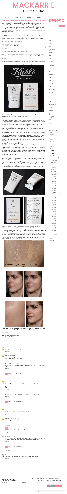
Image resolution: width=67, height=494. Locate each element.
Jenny (6, 436)
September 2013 (54, 162)
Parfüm (50, 119)
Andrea (6, 348)
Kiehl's (7, 340)
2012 (51, 236)
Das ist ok (59, 485)
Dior (49, 53)
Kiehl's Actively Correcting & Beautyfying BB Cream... (57, 194)
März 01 (53, 230)
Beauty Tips (51, 101)
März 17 (53, 202)
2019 (51, 144)
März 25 (53, 185)
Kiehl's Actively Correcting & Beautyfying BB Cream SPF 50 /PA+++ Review (23, 20)
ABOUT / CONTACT (5, 17)
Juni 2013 (53, 167)
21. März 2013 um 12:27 (13, 348)
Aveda (50, 40)
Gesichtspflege (51, 105)
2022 (51, 139)
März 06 (53, 221)
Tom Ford (50, 91)
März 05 (53, 223)
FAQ (12, 17)
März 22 (53, 190)
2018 (51, 146)
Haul (49, 113)
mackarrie (10, 373)
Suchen (62, 25)
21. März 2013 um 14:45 (14, 418)
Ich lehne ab (50, 485)
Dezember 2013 (54, 157)
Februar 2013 (53, 232)
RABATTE (16, 17)
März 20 (53, 197)
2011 (51, 238)
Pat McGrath (51, 79)
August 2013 (53, 164)
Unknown (7, 382)
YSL (49, 93)
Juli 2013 (53, 165)
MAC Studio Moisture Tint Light (16, 238)
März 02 (53, 228)
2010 (51, 240)
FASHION (22, 17)
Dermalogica (51, 52)
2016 (51, 150)
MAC (50, 71)
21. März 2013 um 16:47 (18, 373)
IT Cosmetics (51, 65)
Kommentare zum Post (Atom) (12, 485)
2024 (51, 136)
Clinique (50, 50)
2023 (51, 137)
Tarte (50, 88)
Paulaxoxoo (7, 454)
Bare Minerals (51, 41)
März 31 (53, 174)
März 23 (53, 188)
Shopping (50, 123)
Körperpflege (51, 114)
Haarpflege (51, 110)
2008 (51, 243)
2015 (51, 152)
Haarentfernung (51, 108)
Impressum (24, 492)
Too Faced (51, 92)
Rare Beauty (51, 83)
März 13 (53, 209)
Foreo (50, 59)
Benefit (50, 43)
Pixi (49, 82)
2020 (51, 143)
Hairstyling (51, 111)
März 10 (53, 214)
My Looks (50, 117)
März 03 (53, 227)
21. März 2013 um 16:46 (18, 428)
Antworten (7, 351)
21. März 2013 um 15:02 (12, 436)
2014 (51, 153)
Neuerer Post (4, 482)
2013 (51, 155)
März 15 (53, 206)
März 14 (53, 207)
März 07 (53, 220)
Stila (49, 85)
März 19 (53, 198)
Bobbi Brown (51, 44)
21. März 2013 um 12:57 (14, 382)
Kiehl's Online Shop (15, 335)
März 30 (53, 176)
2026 (51, 132)
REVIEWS (39, 17)
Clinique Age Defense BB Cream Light (21, 237)
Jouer (50, 68)
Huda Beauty (51, 64)
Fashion (50, 102)
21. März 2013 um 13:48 (12, 392)
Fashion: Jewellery (52, 104)
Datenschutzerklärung (35, 492)
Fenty (50, 58)
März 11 (53, 213)
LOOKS (34, 17)
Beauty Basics (51, 99)
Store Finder (14, 334)
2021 (51, 141)
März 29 (53, 178)
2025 (51, 134)
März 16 (53, 204)
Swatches (50, 126)
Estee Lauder (51, 56)
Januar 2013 (53, 234)
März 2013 (53, 173)
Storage (50, 125)
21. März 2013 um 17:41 (14, 454)
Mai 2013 (53, 169)
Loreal (50, 70)
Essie (50, 55)
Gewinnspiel (51, 107)
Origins (50, 77)
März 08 (53, 218)
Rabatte (50, 120)
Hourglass (50, 62)
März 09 (53, 216)
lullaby (6, 355)
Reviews (11, 340)
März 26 (53, 183)
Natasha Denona (52, 74)
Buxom (50, 46)
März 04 (53, 225)
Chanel (50, 47)
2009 (51, 242)
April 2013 (53, 171)
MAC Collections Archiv (53, 116)
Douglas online (10, 336)
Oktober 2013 (53, 160)
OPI (49, 76)
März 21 (53, 192)
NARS (50, 73)
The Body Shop (52, 89)
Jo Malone (51, 67)
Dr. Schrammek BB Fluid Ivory (8, 237)
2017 (51, 148)
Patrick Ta (50, 80)
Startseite (24, 482)
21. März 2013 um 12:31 (12, 355)
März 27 (53, 181)
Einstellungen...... (41, 485)
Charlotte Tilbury (52, 49)
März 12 (53, 211)
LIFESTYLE (28, 17)
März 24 (53, 186)
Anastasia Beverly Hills (53, 38)
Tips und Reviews (16, 340)
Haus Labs (51, 61)
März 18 (53, 200)
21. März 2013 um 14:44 (14, 409)
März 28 (53, 179)
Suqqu (50, 86)
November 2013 (54, 158)
